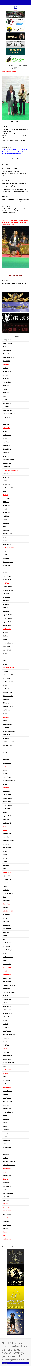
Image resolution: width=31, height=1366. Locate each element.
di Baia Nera (6, 378)
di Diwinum (6, 424)
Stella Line (5, 1133)
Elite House (6, 346)
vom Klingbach (7, 1239)
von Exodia (6, 1200)
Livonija (5, 1020)
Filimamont (6, 787)
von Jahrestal (6, 710)
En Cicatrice (6, 375)
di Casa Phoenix (7, 625)
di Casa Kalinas (7, 371)
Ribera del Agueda (8, 1193)
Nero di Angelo (7, 967)
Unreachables (6, 1182)
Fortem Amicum (7, 745)
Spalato (5, 770)
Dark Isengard (6, 1129)
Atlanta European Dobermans (11, 470)
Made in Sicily (6, 530)
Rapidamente (6, 946)
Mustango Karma (7, 354)
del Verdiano (6, 569)
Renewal (5, 572)
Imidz (4, 939)
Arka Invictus (6, 421)
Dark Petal (5, 368)
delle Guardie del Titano (9, 414)
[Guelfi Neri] (15, 29)
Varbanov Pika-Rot (8, 674)
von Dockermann (7, 872)
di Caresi (5, 491)
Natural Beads (6, 466)
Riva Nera (5, 636)
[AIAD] (15, 22)
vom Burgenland (7, 343)
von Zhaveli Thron (7, 808)
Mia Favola (5, 495)
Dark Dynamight (7, 823)
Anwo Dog (5, 1189)
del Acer (5, 918)
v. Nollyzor (5, 671)
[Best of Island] (15, 328)
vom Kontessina (7, 942)
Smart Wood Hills (7, 692)
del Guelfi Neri (6, 597)
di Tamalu (5, 632)
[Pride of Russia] (15, 59)
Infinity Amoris (7, 544)
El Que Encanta (7, 1168)
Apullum (5, 396)
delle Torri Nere (7, 928)
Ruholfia (5, 826)
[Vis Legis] (15, 318)
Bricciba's (5, 1073)
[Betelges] (15, 51)
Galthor (5, 1002)
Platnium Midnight (8, 696)
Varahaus (5, 773)
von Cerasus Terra (8, 533)
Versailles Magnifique (8, 950)
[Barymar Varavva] (15, 1275)
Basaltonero (6, 452)
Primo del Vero (7, 844)
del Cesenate (6, 604)
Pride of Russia (7, 1207)
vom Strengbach (7, 1055)
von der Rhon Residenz (9, 840)
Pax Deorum (6, 921)
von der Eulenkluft (7, 724)
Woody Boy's (6, 932)
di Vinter (5, 784)
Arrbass (5, 886)
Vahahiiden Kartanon (8, 459)
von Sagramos (7, 435)
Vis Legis (5, 540)
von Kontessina (7, 350)
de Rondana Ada (7, 473)
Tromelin (5, 812)
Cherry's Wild (6, 361)
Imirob (4, 526)
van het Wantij (6, 988)
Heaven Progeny (7, 576)
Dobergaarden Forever (9, 780)
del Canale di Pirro (7, 1013)
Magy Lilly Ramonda (8, 357)
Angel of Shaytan (7, 586)
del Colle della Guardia (9, 731)
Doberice (5, 1048)
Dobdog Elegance (7, 339)
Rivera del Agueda (8, 562)
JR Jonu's (5, 1179)
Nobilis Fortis (6, 516)
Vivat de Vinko (6, 904)
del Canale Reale (7, 1091)
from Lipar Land (7, 1031)
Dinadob (5, 720)
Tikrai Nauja (6, 558)
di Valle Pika (6, 385)
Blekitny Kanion (7, 974)
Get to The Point (7, 999)
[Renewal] (15, 14)
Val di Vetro (6, 406)
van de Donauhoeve (8, 957)
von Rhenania (6, 1140)
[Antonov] (15, 1321)
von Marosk (6, 523)
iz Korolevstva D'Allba (8, 911)
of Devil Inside (6, 484)
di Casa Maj (6, 611)
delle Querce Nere (7, 403)
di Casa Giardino (7, 1087)
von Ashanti (6, 1094)
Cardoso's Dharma (8, 643)
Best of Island (6, 442)
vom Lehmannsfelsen (9, 488)
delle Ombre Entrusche (9, 1161)
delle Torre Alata (7, 1101)
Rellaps (5, 960)
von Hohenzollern (7, 555)
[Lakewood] (15, 36)
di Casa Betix (6, 925)
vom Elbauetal (6, 791)
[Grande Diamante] (15, 1256)
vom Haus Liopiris (7, 410)
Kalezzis (5, 509)
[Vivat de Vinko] (15, 44)
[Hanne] (15, 307)
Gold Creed (6, 1052)
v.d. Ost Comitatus (7, 678)
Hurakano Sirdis (7, 579)
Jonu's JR (5, 660)
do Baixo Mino (6, 428)
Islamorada (6, 1038)
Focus (4, 953)
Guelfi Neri (5, 1158)
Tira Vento (5, 1228)
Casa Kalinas (6, 593)
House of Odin (6, 565)
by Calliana (6, 995)
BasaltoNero (6, 890)
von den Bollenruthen (8, 682)
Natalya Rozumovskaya (9, 741)
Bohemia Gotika (7, 794)
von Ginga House (7, 689)
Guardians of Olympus (9, 985)
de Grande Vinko (7, 650)
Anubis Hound (6, 417)
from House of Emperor (9, 992)
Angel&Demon (7, 763)
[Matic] (15, 297)
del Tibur (5, 664)
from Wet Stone (7, 382)
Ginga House (6, 699)
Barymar (5, 749)
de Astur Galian (7, 964)
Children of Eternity (8, 706)
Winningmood (6, 445)
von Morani (6, 364)
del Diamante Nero (8, 590)
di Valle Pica (6, 392)
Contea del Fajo (7, 1147)
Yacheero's (6, 1027)
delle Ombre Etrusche (8, 667)
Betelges (5, 389)
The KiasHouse (7, 833)
